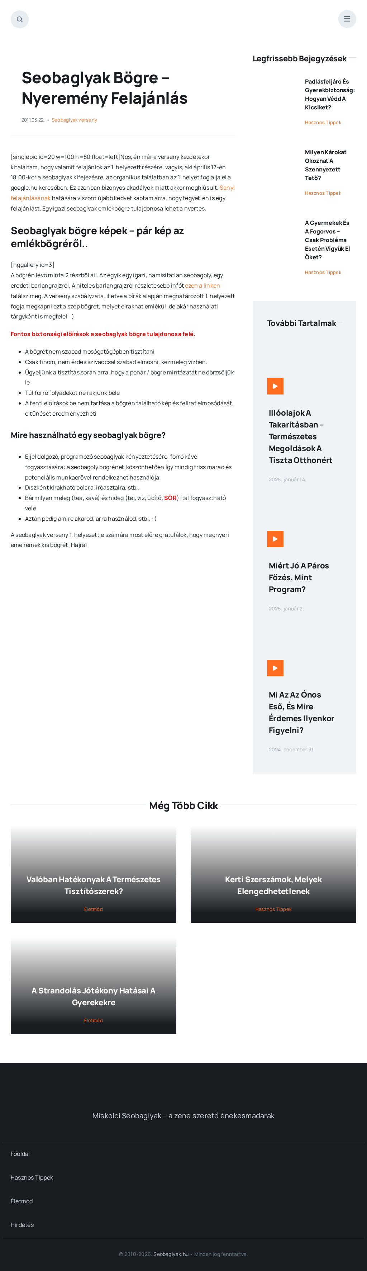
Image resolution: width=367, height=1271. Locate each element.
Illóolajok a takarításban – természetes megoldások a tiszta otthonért (301, 436)
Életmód (93, 909)
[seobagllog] (183, 14)
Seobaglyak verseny (74, 120)
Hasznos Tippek (323, 122)
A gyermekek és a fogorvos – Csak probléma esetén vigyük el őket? (327, 240)
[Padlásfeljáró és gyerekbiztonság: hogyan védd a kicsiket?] (274, 78)
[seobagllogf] (183, 1080)
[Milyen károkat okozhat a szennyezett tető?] (274, 149)
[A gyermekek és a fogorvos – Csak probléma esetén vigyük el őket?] (274, 220)
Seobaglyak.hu (171, 1254)
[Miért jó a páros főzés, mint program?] (304, 496)
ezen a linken (202, 285)
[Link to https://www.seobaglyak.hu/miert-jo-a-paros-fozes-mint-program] (275, 539)
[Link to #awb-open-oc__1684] (347, 19)
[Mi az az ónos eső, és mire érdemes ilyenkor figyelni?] (304, 625)
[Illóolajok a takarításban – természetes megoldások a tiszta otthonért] (304, 343)
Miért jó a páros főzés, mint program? (299, 577)
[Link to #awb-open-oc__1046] (20, 19)
